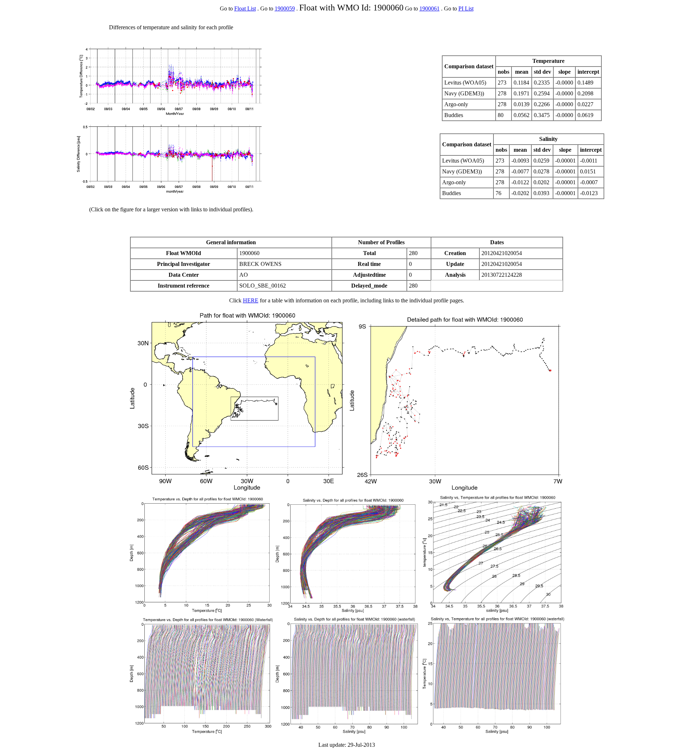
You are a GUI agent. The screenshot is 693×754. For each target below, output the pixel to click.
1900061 (429, 8)
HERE (250, 300)
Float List (245, 8)
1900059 (285, 8)
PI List (466, 8)
